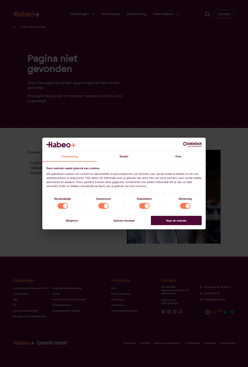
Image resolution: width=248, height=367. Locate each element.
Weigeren (72, 220)
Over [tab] (178, 156)
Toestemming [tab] (69, 156)
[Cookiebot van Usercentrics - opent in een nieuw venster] (186, 144)
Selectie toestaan (124, 220)
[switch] (103, 206)
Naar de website (176, 220)
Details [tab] (124, 156)
